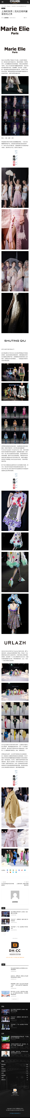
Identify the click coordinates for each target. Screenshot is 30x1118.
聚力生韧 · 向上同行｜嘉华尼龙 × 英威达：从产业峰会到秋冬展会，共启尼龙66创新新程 (19, 993)
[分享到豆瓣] (10, 870)
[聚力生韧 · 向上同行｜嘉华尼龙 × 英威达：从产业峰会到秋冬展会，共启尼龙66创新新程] (5, 994)
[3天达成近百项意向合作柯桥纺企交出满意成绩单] (5, 970)
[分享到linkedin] (16, 872)
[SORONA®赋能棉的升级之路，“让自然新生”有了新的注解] (5, 1038)
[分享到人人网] (7, 870)
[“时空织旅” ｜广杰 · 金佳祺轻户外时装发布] (5, 929)
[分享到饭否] (13, 872)
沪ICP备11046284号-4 (15, 1113)
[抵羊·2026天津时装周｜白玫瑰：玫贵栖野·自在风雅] (5, 914)
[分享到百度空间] (19, 870)
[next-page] (5, 934)
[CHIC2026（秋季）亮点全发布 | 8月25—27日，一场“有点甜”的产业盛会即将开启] (5, 986)
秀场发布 (8, 6)
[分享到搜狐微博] (10, 872)
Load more (14, 999)
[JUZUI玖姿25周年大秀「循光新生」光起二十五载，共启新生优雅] (5, 1046)
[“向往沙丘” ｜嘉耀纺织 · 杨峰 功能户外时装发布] (5, 921)
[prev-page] (2, 934)
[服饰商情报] (2, 17)
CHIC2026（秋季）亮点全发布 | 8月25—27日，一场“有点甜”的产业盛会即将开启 (19, 985)
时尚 (5, 6)
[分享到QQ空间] (13, 870)
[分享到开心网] (16, 870)
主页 (2, 6)
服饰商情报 (7, 17)
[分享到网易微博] (7, 872)
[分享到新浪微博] (22, 870)
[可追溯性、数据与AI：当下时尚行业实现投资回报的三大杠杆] (5, 1054)
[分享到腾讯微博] (24, 870)
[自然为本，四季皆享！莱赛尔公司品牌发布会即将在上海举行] (5, 978)
